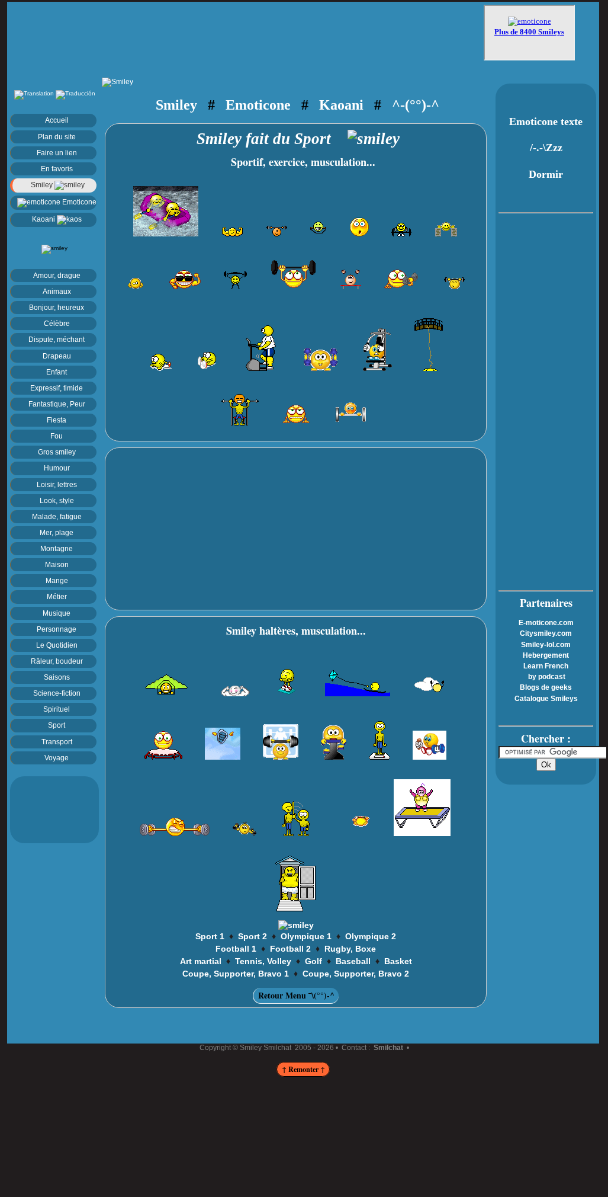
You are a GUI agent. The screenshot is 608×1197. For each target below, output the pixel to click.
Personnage (56, 629)
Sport (56, 725)
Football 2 (290, 948)
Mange (57, 580)
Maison (57, 564)
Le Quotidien (57, 645)
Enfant (56, 372)
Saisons (57, 677)
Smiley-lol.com (546, 645)
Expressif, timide (56, 388)
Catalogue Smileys (546, 698)
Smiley (42, 184)
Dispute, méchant (56, 339)
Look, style (57, 500)
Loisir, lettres (57, 484)
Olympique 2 (370, 936)
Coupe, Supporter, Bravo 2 (356, 973)
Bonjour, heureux (56, 307)
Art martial (200, 961)
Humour (57, 468)
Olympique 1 (306, 936)
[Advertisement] (246, 33)
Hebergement (546, 655)
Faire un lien (57, 152)
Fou (56, 436)
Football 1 (235, 948)
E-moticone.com (546, 623)
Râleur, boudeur (57, 661)
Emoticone (78, 202)
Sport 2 (252, 936)
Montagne (56, 548)
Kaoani (44, 219)
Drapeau (57, 356)
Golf (313, 961)
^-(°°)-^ (415, 105)
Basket (398, 961)
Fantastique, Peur (56, 404)
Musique (56, 613)
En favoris (57, 168)
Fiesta (56, 420)
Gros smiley (57, 452)
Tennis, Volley (263, 961)
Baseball (353, 961)
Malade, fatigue (57, 516)
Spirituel (56, 709)
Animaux (57, 291)
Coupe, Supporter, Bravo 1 (235, 973)
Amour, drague (57, 275)
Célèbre (57, 323)
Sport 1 (209, 936)
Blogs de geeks (546, 687)
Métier (57, 596)
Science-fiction (57, 693)
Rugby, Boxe (350, 948)
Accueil (57, 120)
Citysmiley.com (546, 633)
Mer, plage (56, 532)
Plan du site (57, 136)
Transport (56, 741)
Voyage (56, 757)
